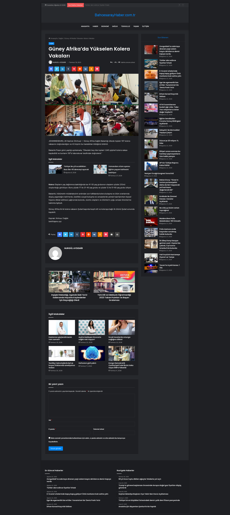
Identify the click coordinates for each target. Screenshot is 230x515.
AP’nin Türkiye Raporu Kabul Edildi (168, 164)
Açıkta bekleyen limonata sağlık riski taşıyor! (90, 338)
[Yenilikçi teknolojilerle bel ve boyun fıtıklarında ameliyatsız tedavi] (62, 353)
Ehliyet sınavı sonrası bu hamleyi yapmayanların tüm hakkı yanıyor (169, 154)
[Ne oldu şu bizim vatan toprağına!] (151, 211)
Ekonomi (105, 26)
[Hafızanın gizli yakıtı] (92, 353)
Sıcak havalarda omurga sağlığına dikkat (119, 338)
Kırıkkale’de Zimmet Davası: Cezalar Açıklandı (168, 199)
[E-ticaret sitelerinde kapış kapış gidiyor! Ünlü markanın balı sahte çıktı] (151, 74)
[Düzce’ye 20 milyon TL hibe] (151, 143)
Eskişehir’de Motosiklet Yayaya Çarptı (169, 131)
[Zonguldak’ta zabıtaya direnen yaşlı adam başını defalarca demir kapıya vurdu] (151, 49)
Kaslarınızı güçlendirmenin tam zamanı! (60, 338)
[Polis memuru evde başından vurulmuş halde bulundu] (151, 232)
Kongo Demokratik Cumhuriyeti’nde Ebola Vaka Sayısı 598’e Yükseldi (121, 365)
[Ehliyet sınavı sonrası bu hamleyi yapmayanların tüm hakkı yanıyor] (151, 154)
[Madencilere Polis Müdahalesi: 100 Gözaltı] (151, 221)
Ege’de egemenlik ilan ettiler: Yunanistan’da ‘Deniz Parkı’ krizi (169, 85)
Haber (95, 26)
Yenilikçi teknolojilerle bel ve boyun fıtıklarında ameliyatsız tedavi (62, 365)
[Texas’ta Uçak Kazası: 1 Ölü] (151, 268)
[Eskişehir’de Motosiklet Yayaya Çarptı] (151, 133)
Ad (50, 420)
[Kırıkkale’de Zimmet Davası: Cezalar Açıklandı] (151, 199)
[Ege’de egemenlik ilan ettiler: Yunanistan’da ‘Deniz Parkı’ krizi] (151, 85)
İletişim (145, 26)
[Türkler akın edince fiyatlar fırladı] (151, 63)
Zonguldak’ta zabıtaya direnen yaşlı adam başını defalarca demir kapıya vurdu (169, 50)
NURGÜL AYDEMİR (59, 62)
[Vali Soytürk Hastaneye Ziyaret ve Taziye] (151, 257)
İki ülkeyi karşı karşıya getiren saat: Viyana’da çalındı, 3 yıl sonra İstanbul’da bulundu (169, 244)
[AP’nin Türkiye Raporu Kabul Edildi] (151, 166)
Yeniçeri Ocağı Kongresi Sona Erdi (159, 173)
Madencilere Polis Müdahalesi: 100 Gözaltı (170, 219)
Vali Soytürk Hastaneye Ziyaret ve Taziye (169, 255)
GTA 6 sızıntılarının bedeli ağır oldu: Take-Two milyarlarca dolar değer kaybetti (169, 108)
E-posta (52, 429)
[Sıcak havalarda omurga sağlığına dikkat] (122, 327)
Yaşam (136, 26)
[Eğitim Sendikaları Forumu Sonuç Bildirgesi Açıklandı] (151, 121)
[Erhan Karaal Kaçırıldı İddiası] (151, 97)
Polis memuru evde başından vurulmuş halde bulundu (167, 231)
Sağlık (115, 26)
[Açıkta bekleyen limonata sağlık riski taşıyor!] (92, 327)
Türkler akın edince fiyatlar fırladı (167, 61)
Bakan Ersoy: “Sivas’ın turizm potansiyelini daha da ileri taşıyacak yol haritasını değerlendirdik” (169, 185)
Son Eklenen (163, 37)
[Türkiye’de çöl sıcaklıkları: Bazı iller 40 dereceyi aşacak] (55, 169)
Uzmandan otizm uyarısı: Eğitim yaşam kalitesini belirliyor (119, 169)
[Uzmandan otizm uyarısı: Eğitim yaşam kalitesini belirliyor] (100, 169)
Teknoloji (125, 26)
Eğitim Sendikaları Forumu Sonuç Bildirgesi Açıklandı (170, 121)
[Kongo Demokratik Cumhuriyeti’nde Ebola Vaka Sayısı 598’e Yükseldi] (122, 353)
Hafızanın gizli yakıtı (87, 363)
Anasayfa (85, 26)
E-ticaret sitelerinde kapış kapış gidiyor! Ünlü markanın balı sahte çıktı (111, 5)
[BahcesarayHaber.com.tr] (115, 15)
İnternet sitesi (98, 429)
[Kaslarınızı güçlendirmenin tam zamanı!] (62, 327)
